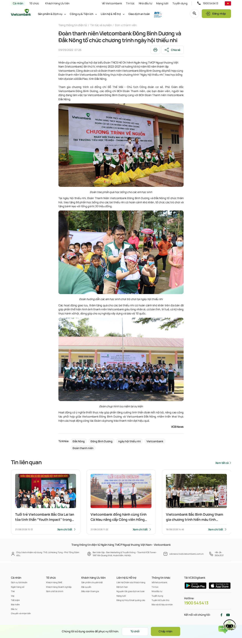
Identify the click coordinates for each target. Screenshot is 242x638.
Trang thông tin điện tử (72, 25)
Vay (13, 595)
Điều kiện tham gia (90, 591)
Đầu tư (14, 609)
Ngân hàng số (17, 586)
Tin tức (130, 3)
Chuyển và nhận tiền (21, 613)
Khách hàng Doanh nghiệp (59, 586)
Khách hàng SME (54, 582)
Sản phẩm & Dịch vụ (50, 14)
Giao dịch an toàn (139, 14)
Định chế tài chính (55, 591)
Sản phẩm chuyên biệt (92, 582)
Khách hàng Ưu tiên (57, 3)
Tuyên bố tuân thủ (161, 600)
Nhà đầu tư (145, 3)
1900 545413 (210, 3)
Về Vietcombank (112, 3)
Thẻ (13, 591)
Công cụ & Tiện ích (81, 14)
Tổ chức (34, 3)
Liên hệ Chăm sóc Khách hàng (130, 582)
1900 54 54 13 (196, 602)
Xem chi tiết (64, 529)
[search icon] (194, 13)
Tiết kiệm (15, 600)
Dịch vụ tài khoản (19, 582)
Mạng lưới (162, 3)
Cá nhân (18, 3)
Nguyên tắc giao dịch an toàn (130, 591)
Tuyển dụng (179, 3)
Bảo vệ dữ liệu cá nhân (162, 604)
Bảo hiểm (15, 604)
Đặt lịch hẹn (122, 586)
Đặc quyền (86, 586)
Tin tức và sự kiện (101, 25)
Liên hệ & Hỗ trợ (111, 14)
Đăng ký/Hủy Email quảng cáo (130, 600)
